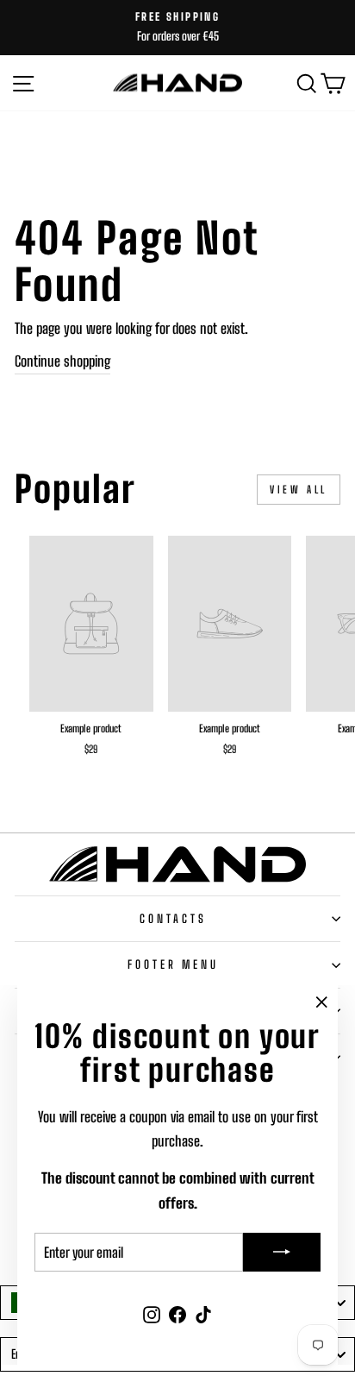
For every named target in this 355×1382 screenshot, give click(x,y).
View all (298, 489)
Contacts (174, 919)
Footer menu (174, 964)
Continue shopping (62, 361)
